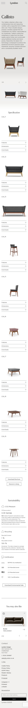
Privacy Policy (6, 668)
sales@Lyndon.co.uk (8, 658)
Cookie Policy (6, 665)
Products (4, 675)
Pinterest (4, 684)
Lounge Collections (12, 9)
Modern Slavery (6, 673)
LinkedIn (4, 686)
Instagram (5, 682)
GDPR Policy (5, 670)
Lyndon (4, 9)
